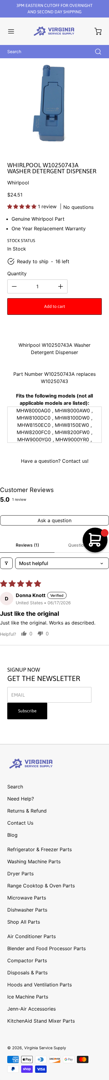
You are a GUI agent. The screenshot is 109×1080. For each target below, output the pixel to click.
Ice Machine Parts (27, 997)
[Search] (95, 51)
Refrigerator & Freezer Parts (39, 849)
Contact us (74, 461)
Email (18, 695)
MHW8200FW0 (72, 432)
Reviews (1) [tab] (27, 545)
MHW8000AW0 (72, 410)
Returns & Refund (27, 811)
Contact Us (20, 823)
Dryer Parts (20, 874)
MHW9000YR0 (72, 439)
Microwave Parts (26, 898)
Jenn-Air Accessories (31, 1009)
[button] (14, 31)
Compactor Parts (27, 960)
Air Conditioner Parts (31, 936)
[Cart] (95, 31)
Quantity (17, 273)
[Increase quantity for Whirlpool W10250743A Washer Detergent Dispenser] (60, 286)
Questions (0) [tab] (81, 545)
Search (15, 787)
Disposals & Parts (27, 973)
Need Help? (20, 799)
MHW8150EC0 (34, 425)
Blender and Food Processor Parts (46, 948)
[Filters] (6, 563)
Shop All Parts (23, 922)
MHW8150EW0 (72, 425)
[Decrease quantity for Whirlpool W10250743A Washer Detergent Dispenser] (14, 286)
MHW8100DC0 (34, 418)
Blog (12, 835)
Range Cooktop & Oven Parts (41, 886)
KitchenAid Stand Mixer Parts (41, 1021)
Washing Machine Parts (34, 861)
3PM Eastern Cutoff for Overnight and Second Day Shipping (54, 8)
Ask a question (54, 520)
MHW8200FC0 (34, 432)
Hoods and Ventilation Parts (39, 985)
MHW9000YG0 (34, 439)
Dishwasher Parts (27, 910)
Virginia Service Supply (45, 1048)
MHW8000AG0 (33, 410)
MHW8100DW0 (72, 418)
